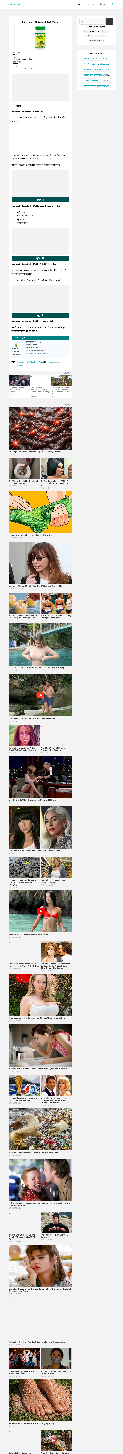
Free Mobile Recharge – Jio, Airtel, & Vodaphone (102, 58)
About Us (91, 4)
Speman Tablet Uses (101, 36)
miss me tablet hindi (89, 31)
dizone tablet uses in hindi (96, 41)
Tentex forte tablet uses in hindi (96, 27)
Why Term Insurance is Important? (97, 64)
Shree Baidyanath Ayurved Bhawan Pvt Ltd (27, 69)
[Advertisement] (40, 87)
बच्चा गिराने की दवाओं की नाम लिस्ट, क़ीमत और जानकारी (102, 86)
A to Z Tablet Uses (103, 31)
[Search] (109, 21)
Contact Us (79, 4)
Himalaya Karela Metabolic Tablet (30, 362)
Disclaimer (103, 4)
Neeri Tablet (89, 36)
